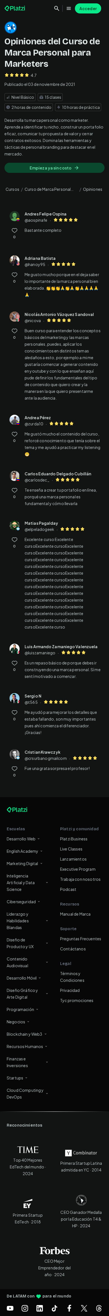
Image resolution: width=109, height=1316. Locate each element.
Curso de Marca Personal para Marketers (48, 190)
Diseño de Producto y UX (20, 943)
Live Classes (71, 848)
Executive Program (78, 869)
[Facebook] (69, 1308)
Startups (15, 1077)
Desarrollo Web (21, 838)
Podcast (68, 889)
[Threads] (99, 1308)
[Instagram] (25, 1308)
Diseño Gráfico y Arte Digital (22, 993)
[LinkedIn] (39, 1308)
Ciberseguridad (21, 901)
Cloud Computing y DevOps (25, 1093)
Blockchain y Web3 (24, 1034)
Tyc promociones (76, 1000)
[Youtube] (10, 1308)
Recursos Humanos (25, 1046)
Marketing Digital (22, 863)
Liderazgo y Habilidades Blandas (18, 920)
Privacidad (70, 990)
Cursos (12, 189)
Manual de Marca (75, 913)
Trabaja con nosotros (80, 879)
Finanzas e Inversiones (17, 1062)
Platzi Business (73, 838)
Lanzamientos (73, 858)
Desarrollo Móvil (22, 977)
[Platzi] (15, 8)
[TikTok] (54, 1308)
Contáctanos (73, 948)
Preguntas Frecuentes (80, 938)
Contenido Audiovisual (17, 962)
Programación (20, 1009)
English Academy (22, 851)
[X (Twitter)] (84, 1308)
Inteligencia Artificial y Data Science (21, 882)
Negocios (16, 1021)
